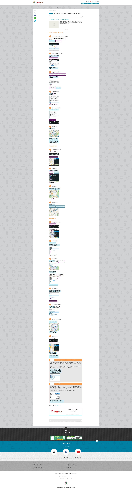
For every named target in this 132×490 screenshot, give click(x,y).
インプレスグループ (73, 473)
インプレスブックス (63, 478)
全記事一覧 (69, 467)
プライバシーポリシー (59, 473)
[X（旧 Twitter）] (86, 1)
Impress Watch (70, 478)
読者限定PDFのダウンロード (39, 467)
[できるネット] (33, 7)
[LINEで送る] (35, 18)
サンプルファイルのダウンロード (39, 468)
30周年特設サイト (37, 465)
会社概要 (66, 473)
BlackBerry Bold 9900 (65, 19)
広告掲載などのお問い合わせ (72, 465)
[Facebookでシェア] (35, 15)
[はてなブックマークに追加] (35, 20)
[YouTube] (90, 1)
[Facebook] (88, 1)
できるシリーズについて (38, 464)
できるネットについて (96, 1)
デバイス (36, 7)
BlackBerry (41, 7)
